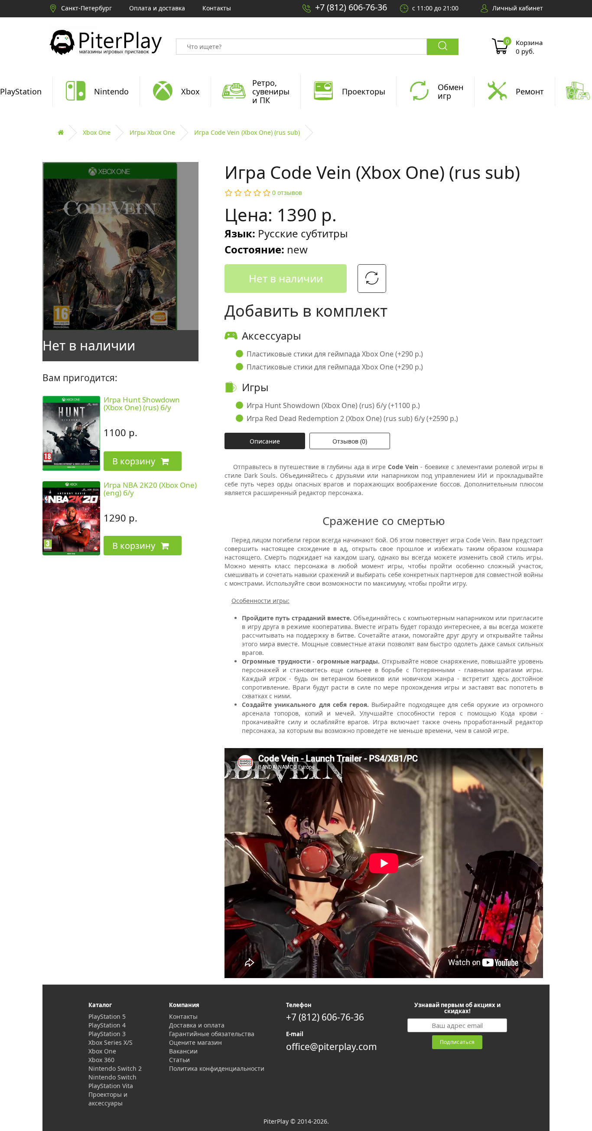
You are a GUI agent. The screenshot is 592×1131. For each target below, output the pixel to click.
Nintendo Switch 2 (115, 1068)
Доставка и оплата (196, 1025)
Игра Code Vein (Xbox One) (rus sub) (247, 132)
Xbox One (97, 132)
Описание (265, 441)
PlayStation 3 (107, 1034)
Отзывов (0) (349, 441)
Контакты (183, 1016)
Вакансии (183, 1051)
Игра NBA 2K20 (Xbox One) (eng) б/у (150, 489)
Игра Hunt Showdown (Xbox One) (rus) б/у (142, 404)
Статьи (179, 1060)
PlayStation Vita (110, 1086)
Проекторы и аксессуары (107, 1098)
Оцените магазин (195, 1042)
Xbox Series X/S (110, 1042)
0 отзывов (287, 192)
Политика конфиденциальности (216, 1068)
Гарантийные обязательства (211, 1034)
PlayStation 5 (107, 1016)
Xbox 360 (101, 1060)
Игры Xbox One (152, 132)
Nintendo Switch (112, 1077)
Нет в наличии (286, 278)
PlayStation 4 (107, 1025)
